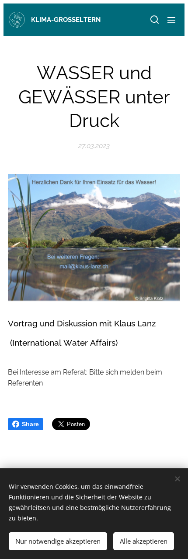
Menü (171, 19)
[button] (154, 20)
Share (30, 424)
